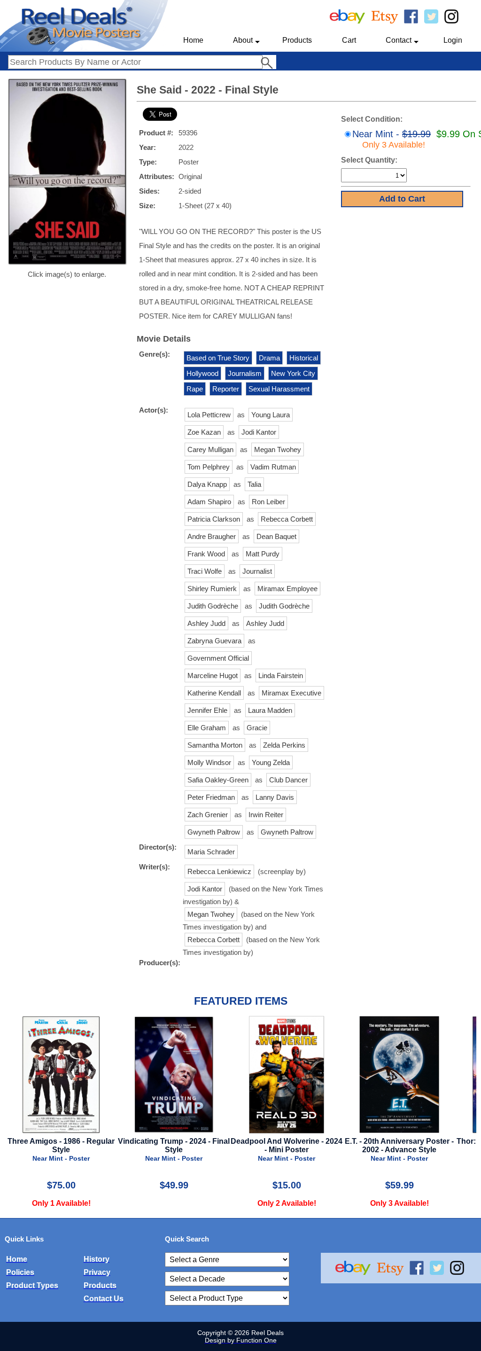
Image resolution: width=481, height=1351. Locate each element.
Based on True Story (217, 358)
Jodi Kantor (258, 432)
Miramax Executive (291, 693)
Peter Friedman (211, 797)
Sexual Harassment (279, 389)
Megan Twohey (277, 449)
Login (452, 40)
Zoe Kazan (204, 432)
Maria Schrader (211, 852)
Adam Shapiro (209, 502)
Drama (269, 358)
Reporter (225, 389)
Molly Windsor (209, 762)
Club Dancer (288, 780)
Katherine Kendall (214, 693)
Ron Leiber (268, 502)
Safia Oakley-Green (217, 780)
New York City (293, 373)
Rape (194, 389)
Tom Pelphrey (208, 467)
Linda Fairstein (280, 675)
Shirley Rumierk (212, 589)
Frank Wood (206, 554)
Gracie (257, 728)
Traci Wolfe (204, 571)
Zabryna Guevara (214, 641)
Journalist (257, 571)
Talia (254, 484)
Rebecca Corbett (287, 519)
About (243, 40)
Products (297, 40)
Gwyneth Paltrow (213, 832)
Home (193, 40)
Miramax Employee (287, 589)
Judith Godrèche (212, 606)
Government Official (218, 658)
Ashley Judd (206, 623)
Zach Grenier (207, 815)
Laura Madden (270, 710)
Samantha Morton (214, 745)
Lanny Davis (275, 797)
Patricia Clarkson (213, 519)
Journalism (245, 373)
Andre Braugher (211, 536)
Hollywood (202, 373)
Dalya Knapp (207, 484)
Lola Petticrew (209, 415)
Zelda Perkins (284, 745)
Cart (349, 40)
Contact (398, 40)
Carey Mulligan (210, 449)
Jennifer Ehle (207, 710)
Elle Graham (206, 728)
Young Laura (270, 415)
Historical (303, 358)
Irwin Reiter (265, 815)
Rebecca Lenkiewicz (219, 871)
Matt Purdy (262, 554)
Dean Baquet (276, 536)
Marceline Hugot (212, 675)
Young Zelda (271, 762)
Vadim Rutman (273, 467)
